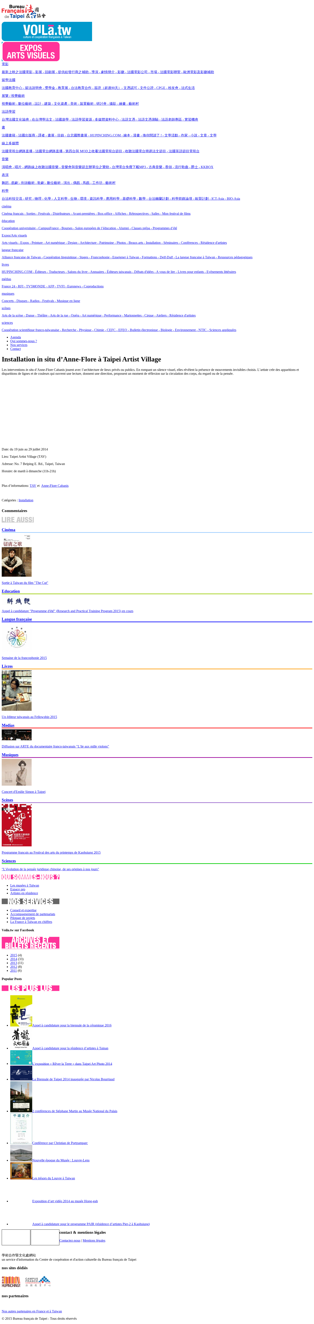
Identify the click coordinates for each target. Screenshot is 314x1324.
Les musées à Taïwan (24, 885)
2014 (13, 959)
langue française (12, 250)
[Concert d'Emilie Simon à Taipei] (17, 784)
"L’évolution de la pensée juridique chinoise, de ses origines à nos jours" (50, 869)
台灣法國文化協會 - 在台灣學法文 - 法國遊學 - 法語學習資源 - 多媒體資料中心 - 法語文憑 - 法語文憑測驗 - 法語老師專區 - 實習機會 (100, 119)
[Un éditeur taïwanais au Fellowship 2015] (17, 709)
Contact (15, 349)
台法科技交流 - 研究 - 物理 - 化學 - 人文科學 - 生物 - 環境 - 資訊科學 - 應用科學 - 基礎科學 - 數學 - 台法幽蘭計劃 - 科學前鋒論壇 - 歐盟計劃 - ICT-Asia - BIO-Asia (121, 198)
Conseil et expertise (23, 910)
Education (11, 591)
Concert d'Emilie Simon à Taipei (23, 792)
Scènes (7, 800)
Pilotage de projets (22, 918)
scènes (6, 308)
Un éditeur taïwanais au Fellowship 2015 (29, 717)
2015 (13, 955)
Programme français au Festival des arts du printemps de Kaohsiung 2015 (51, 852)
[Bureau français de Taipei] (30, 20)
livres (5, 264)
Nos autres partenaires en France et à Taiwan (32, 1311)
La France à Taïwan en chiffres (31, 922)
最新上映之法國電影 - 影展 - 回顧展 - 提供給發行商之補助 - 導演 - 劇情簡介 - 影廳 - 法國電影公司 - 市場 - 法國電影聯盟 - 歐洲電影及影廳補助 (108, 72)
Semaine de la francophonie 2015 (24, 658)
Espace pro (17, 889)
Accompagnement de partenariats (32, 914)
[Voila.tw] (47, 40)
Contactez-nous (69, 1240)
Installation (26, 500)
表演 (5, 175)
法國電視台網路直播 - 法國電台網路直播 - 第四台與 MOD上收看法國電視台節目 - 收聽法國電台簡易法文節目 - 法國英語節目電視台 (101, 151)
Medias (8, 725)
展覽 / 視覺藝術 (13, 96)
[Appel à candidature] (17, 604)
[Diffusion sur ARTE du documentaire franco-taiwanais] (17, 739)
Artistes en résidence (24, 893)
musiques (8, 293)
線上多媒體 (10, 143)
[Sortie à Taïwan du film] (17, 575)
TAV (33, 485)
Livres (7, 666)
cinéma (6, 206)
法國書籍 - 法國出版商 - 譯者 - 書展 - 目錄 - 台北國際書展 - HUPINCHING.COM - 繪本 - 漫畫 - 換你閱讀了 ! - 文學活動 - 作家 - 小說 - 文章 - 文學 (109, 135)
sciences (7, 322)
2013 (13, 963)
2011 (13, 970)
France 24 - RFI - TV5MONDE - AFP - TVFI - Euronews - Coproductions (53, 286)
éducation (8, 221)
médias (6, 279)
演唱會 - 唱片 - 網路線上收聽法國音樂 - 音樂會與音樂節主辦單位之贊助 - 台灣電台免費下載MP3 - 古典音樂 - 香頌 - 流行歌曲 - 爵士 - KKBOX (107, 167)
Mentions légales (94, 1240)
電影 (5, 64)
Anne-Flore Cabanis (55, 485)
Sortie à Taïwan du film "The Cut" (25, 583)
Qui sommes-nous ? (23, 341)
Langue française (17, 619)
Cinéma (8, 529)
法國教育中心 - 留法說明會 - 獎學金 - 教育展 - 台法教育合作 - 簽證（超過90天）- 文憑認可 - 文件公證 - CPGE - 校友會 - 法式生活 (98, 88)
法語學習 (8, 111)
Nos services (18, 345)
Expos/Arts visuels (14, 235)
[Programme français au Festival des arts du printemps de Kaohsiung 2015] (17, 845)
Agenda (15, 337)
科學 (5, 191)
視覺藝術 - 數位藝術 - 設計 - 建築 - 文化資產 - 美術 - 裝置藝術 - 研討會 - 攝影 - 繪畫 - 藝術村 (70, 103)
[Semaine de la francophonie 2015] (17, 650)
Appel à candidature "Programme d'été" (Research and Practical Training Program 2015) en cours (67, 611)
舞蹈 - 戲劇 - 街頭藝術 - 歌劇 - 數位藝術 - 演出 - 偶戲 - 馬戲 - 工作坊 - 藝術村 (59, 183)
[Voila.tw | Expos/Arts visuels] (31, 60)
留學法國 (8, 80)
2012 (13, 967)
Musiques (10, 754)
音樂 (5, 159)
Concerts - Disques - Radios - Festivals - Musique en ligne (41, 301)
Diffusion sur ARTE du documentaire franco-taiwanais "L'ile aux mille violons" (55, 746)
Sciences (9, 861)
